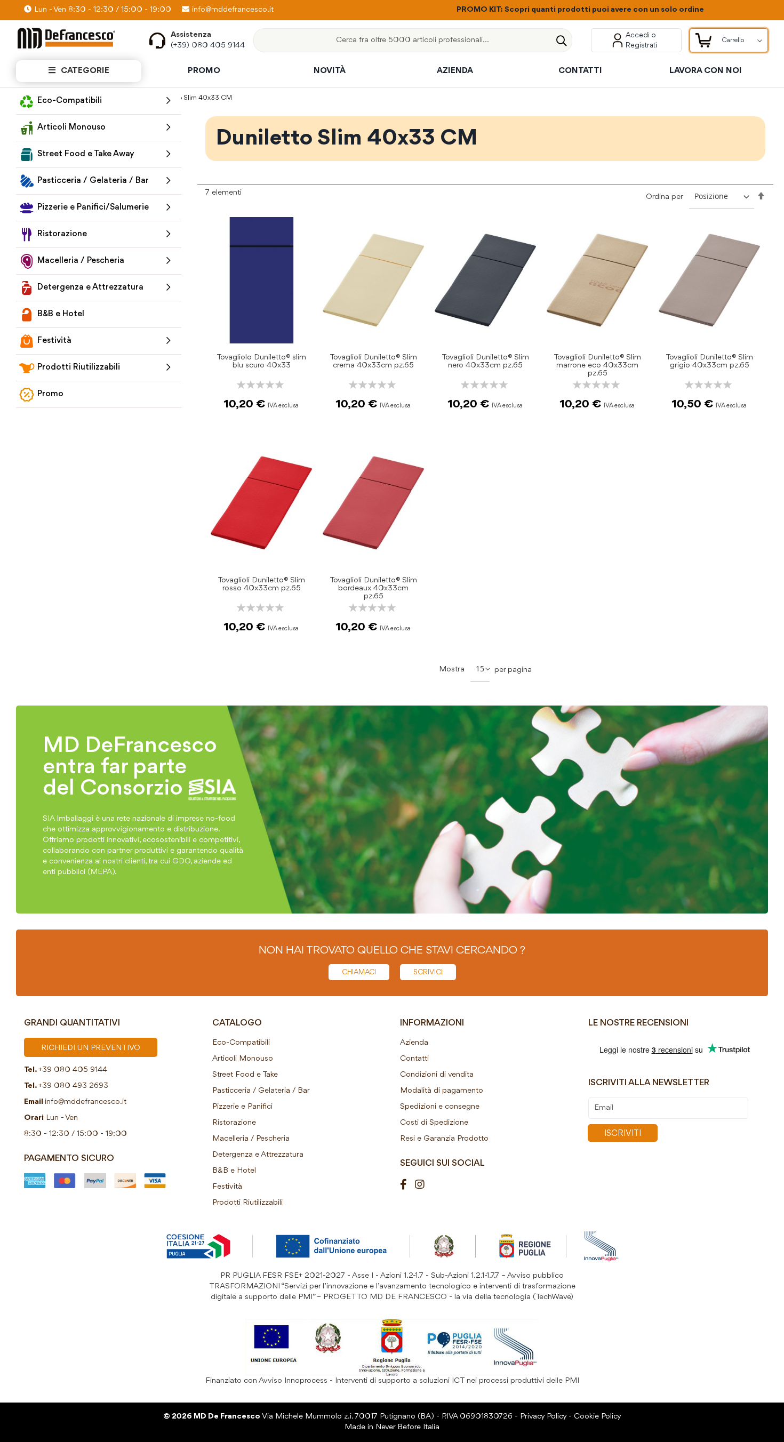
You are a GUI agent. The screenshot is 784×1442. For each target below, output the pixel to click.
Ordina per (664, 197)
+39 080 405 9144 (72, 1070)
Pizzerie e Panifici (242, 1107)
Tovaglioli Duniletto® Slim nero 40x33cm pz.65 (485, 362)
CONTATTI (580, 71)
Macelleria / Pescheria (251, 1139)
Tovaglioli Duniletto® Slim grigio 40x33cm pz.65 (709, 362)
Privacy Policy (543, 1417)
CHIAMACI (359, 972)
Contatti (414, 1059)
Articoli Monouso (242, 1059)
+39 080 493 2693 (73, 1086)
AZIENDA (455, 71)
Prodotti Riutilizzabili (247, 1203)
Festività (227, 1187)
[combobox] (412, 40)
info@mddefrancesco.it (233, 10)
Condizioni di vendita (437, 1075)
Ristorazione (234, 1123)
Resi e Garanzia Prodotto (444, 1139)
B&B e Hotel (234, 1171)
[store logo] (74, 38)
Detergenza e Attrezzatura (257, 1155)
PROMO (204, 71)
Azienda (414, 1043)
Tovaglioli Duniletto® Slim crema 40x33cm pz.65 (373, 362)
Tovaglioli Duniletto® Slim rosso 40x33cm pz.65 (261, 584)
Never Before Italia (407, 1427)
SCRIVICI (428, 972)
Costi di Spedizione (434, 1123)
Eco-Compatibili (241, 1043)
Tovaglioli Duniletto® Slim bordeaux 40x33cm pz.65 (373, 588)
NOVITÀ (330, 71)
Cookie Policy (597, 1417)
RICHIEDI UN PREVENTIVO (90, 1048)
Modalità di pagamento (441, 1091)
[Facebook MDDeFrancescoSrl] (407, 1185)
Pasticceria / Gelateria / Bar (261, 1091)
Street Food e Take (245, 1075)
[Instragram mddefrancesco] (424, 1185)
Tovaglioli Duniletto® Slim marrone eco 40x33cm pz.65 (597, 366)
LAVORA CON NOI (705, 71)
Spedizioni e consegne (439, 1107)
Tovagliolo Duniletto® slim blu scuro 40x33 (261, 362)
